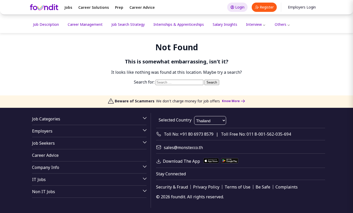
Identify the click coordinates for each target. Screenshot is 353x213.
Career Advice (142, 7)
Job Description (46, 24)
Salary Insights (225, 24)
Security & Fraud (172, 187)
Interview (254, 24)
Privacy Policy (206, 187)
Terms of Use (237, 187)
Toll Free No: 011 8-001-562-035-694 (256, 134)
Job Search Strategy (128, 24)
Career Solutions (93, 7)
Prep (119, 7)
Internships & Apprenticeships (179, 24)
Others (280, 24)
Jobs (68, 7)
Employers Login (302, 7)
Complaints (286, 187)
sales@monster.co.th (183, 147)
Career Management (85, 24)
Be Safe (263, 187)
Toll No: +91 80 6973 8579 (188, 134)
